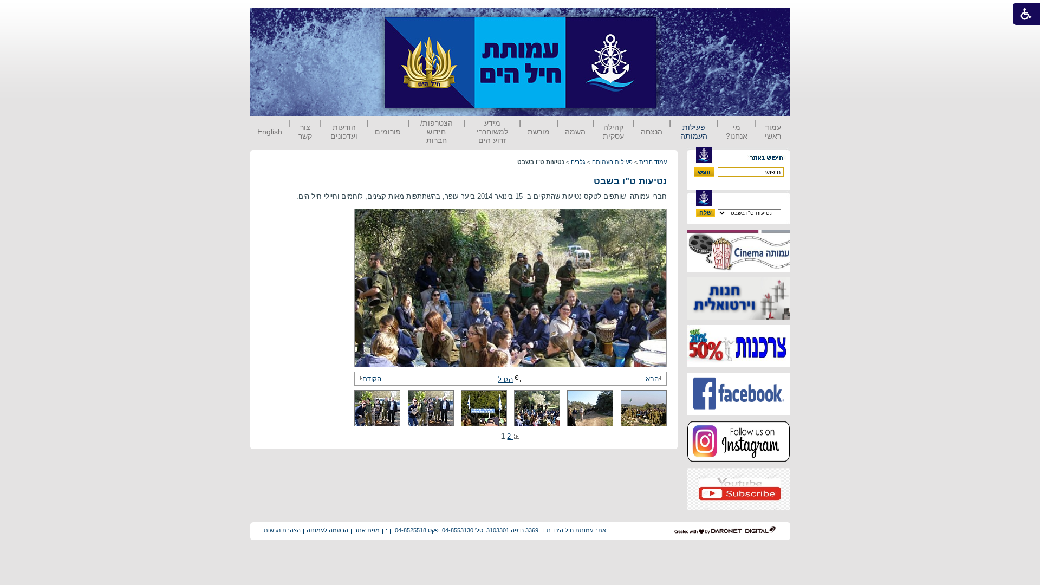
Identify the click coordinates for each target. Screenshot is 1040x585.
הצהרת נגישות (282, 530)
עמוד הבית (653, 162)
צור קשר (305, 131)
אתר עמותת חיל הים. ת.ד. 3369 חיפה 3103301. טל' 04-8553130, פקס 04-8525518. (499, 530)
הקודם (371, 379)
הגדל (505, 379)
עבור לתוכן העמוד (676, 19)
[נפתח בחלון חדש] (738, 269)
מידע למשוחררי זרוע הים (492, 132)
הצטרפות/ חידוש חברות (436, 132)
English (269, 131)
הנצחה (651, 131)
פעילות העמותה (693, 131)
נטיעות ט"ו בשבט (630, 181)
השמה (575, 131)
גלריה (578, 162)
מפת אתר (367, 530)
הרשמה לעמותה (327, 530)
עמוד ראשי (773, 131)
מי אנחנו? (737, 131)
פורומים (388, 131)
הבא (652, 379)
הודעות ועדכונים (344, 131)
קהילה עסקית (613, 131)
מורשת (539, 131)
